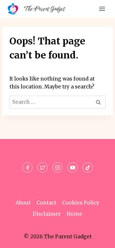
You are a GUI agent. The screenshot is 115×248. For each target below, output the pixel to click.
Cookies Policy (80, 203)
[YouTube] (73, 167)
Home (74, 214)
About (23, 203)
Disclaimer (47, 214)
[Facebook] (27, 167)
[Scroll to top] (100, 239)
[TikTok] (88, 167)
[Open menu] (102, 9)
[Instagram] (57, 167)
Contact (46, 203)
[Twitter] (42, 167)
